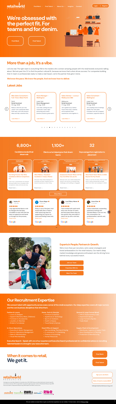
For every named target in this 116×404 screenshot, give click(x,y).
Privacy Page (84, 402)
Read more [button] (12, 218)
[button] (7, 212)
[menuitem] (38, 6)
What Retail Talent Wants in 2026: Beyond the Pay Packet (96, 176)
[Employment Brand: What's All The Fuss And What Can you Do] (71, 166)
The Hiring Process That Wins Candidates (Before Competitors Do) (19, 176)
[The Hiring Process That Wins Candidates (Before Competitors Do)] (19, 166)
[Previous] (6, 109)
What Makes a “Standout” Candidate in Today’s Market (43, 176)
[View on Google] (11, 202)
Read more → (13, 188)
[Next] (109, 109)
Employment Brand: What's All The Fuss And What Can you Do (71, 176)
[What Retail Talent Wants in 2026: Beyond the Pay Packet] (96, 166)
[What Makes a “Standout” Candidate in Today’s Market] (45, 166)
